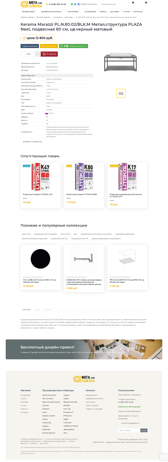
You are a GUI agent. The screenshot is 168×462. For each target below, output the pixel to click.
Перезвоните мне (109, 4)
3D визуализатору (119, 352)
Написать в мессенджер (129, 406)
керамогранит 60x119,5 (59, 239)
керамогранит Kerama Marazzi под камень (96, 234)
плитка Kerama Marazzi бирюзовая (34, 239)
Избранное (136, 395)
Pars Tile (66, 409)
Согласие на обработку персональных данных (61, 439)
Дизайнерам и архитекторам (31, 441)
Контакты (138, 12)
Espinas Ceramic (48, 415)
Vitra (65, 433)
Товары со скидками (94, 409)
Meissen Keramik (70, 402)
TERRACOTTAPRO (70, 426)
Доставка (114, 12)
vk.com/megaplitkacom (130, 423)
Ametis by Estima (49, 395)
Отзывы (71, 441)
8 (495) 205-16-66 (57, 4)
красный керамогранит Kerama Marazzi (106, 239)
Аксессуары (27, 277)
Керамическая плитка (51, 12)
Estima (45, 419)
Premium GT (68, 412)
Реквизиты (33, 443)
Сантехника (73, 12)
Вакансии (24, 443)
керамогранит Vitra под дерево (45, 234)
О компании (90, 12)
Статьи (126, 12)
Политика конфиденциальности (32, 439)
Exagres (45, 426)
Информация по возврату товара (54, 441)
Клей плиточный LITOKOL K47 (38, 194)
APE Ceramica (47, 398)
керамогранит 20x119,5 (79, 239)
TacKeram (67, 422)
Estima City (46, 422)
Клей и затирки (92, 405)
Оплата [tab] (37, 309)
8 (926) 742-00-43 (88, 4)
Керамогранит (29, 12)
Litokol (25, 198)
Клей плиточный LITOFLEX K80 (81, 194)
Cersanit (45, 405)
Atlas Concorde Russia (51, 402)
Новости (24, 409)
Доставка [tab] (47, 309)
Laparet (66, 395)
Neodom (66, 405)
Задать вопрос (50, 46)
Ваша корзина (124, 395)
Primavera (67, 415)
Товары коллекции (29, 46)
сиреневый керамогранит (125, 234)
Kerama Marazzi (52, 67)
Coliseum (45, 409)
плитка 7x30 (26, 234)
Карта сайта (44, 443)
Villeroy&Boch (68, 429)
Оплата (103, 12)
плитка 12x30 (65, 234)
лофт (75, 234)
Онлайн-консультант (78, 46)
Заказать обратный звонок (129, 411)
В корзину (51, 54)
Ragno (65, 419)
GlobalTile (46, 429)
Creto (44, 412)
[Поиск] (138, 4)
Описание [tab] (26, 309)
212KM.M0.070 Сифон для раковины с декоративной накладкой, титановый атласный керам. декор (83, 282)
